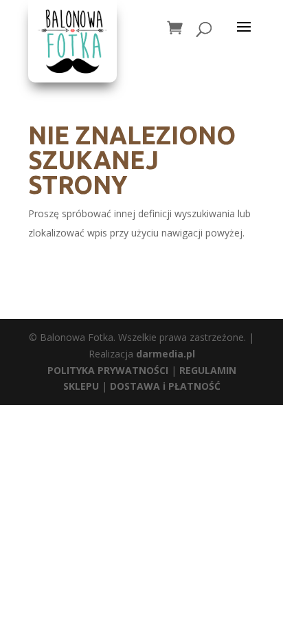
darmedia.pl (165, 353)
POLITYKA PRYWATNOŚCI (107, 370)
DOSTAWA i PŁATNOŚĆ (165, 386)
